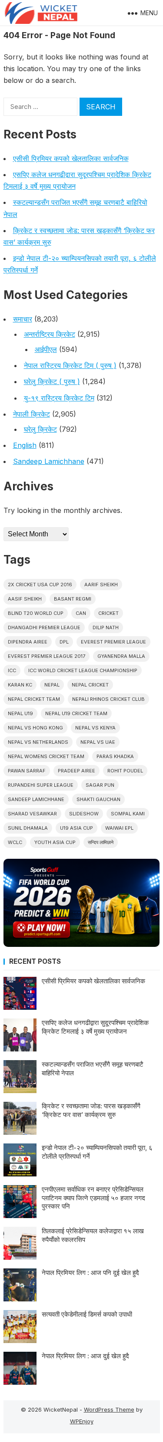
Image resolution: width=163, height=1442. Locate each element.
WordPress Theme (109, 1409)
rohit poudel (125, 771)
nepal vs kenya (95, 728)
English (25, 445)
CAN (81, 613)
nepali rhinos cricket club (108, 699)
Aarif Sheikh (101, 584)
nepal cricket (90, 685)
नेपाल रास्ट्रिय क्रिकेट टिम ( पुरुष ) (70, 365)
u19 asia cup (76, 828)
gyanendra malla (121, 656)
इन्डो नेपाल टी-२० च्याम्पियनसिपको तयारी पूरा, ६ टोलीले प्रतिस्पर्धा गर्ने (97, 1151)
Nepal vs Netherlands (38, 742)
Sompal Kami (128, 814)
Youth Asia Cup (55, 842)
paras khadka (115, 756)
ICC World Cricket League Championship (82, 670)
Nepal (52, 685)
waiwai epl (119, 828)
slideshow (84, 814)
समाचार (22, 319)
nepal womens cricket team (46, 756)
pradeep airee (76, 771)
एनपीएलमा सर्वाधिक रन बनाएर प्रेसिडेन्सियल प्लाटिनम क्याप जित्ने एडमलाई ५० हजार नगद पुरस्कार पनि (93, 1197)
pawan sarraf (27, 771)
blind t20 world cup (35, 613)
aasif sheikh (25, 599)
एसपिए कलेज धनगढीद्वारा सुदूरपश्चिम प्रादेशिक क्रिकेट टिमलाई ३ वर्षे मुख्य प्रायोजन (95, 1026)
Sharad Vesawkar (32, 814)
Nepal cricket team (34, 699)
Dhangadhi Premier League (44, 627)
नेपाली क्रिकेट (31, 414)
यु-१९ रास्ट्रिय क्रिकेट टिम (59, 398)
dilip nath (106, 627)
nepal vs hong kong (35, 728)
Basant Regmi (72, 599)
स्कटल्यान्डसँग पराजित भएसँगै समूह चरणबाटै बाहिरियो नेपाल (92, 1068)
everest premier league (113, 642)
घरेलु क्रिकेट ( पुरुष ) (52, 381)
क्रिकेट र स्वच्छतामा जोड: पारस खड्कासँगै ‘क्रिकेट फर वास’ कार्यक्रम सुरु (91, 1110)
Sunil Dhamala (28, 828)
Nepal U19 (20, 713)
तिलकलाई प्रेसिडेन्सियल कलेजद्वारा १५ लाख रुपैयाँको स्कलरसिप (93, 1235)
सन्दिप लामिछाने (100, 842)
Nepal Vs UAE (97, 742)
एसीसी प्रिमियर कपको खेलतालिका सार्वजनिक (71, 158)
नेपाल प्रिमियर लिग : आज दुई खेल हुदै (85, 1356)
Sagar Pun (100, 785)
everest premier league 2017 (46, 656)
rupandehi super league (40, 785)
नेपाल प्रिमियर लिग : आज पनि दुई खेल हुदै (90, 1272)
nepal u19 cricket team (76, 713)
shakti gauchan (98, 799)
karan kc (20, 685)
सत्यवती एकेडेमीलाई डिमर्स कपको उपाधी (87, 1314)
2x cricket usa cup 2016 (40, 584)
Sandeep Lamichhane (48, 461)
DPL (64, 642)
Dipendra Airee (27, 642)
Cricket (108, 613)
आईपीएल (46, 349)
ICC (12, 670)
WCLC (15, 842)
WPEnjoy (81, 1421)
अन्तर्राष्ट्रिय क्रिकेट (49, 334)
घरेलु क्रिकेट (40, 429)
